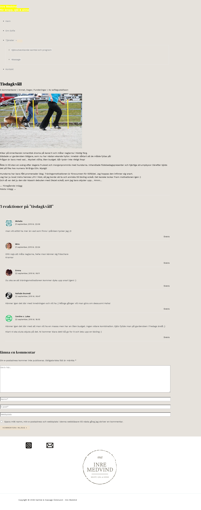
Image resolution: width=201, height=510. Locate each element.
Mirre (17, 244)
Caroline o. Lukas (22, 316)
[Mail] (50, 448)
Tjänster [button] (9, 40)
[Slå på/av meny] (19, 41)
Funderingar (40, 90)
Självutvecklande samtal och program (31, 50)
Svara (167, 236)
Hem (8, 21)
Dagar (29, 90)
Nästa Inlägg (8, 189)
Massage (16, 59)
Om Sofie (10, 30)
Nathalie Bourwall (23, 293)
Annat (22, 90)
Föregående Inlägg (11, 185)
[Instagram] (28, 448)
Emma (18, 270)
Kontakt (9, 69)
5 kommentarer (8, 90)
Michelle (18, 221)
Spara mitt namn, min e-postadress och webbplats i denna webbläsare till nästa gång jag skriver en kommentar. (63, 421)
